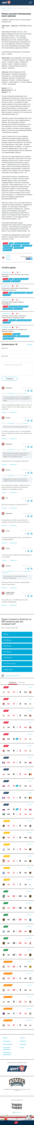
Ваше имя (5, 348)
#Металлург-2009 (8, 308)
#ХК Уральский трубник (22, 336)
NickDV (24, 393)
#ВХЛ (11, 243)
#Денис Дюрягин (8, 248)
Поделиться (13, 412)
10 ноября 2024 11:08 (6, 286)
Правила (29, 344)
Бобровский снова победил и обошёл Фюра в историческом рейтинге (15, 289)
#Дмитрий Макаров (8, 338)
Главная (5, 1038)
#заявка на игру (15, 281)
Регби (6, 891)
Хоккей (5, 243)
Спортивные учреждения (6, 1048)
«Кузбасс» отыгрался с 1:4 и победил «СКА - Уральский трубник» (15, 330)
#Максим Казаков (19, 248)
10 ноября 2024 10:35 (6, 299)
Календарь (23, 1044)
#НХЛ (10, 292)
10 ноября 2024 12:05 (6, 272)
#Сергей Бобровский (19, 292)
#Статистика (7, 295)
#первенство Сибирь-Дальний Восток (18, 306)
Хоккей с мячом (7, 334)
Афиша (22, 1047)
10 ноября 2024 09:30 (6, 313)
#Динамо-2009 (18, 308)
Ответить (4, 412)
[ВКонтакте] (27, 259)
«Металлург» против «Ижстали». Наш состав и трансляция (15, 275)
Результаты (23, 1041)
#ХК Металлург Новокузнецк (21, 243)
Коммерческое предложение (7, 1053)
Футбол (6, 757)
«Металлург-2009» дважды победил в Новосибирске (13, 303)
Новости (22, 1038)
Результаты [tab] (12, 682)
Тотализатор (6, 1041)
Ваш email (5, 356)
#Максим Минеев (27, 245)
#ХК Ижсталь (7, 245)
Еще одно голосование (12, 675)
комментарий (11, 393)
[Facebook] (29, 259)
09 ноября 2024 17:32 (6, 327)
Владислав (25, 423)
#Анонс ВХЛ (12, 320)
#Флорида (29, 292)
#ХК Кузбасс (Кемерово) (9, 336)
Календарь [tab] (21, 682)
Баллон (24, 449)
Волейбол (7, 821)
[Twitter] (31, 259)
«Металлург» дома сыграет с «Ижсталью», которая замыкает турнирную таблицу (14, 316)
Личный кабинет (8, 1044)
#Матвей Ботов (16, 245)
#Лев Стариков (7, 250)
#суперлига (16, 334)
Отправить (9, 379)
